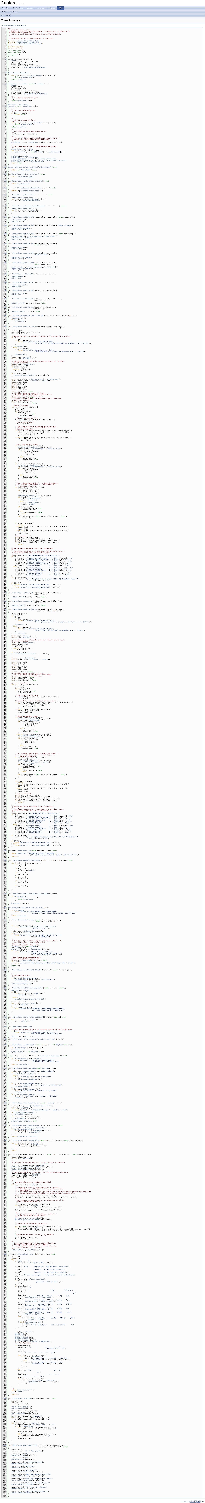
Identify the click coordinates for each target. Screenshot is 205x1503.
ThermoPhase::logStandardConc (29, 188)
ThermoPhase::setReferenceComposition (27, 988)
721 (4, 1027)
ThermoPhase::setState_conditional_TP (27, 315)
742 (4, 1056)
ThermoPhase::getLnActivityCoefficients (28, 206)
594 (4, 850)
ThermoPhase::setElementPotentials (26, 1103)
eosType (72, 855)
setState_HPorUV (17, 303)
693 (4, 988)
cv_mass (35, 380)
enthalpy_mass (52, 379)
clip (21, 419)
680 (4, 970)
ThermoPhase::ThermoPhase (18, 84)
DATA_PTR (32, 999)
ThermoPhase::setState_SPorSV (24, 609)
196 (4, 299)
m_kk (31, 149)
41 (4, 84)
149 (4, 234)
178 (4, 274)
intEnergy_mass (37, 379)
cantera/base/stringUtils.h (28, 42)
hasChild (26, 978)
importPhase (26, 960)
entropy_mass (28, 658)
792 (4, 1125)
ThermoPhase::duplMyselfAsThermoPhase (34, 167)
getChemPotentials (22, 1340)
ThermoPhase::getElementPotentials (26, 1125)
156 (4, 243)
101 (4, 167)
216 (4, 326)
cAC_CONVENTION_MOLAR (25, 177)
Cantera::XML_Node (47, 1039)
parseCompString (35, 236)
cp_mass (45, 380)
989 (4, 1398)
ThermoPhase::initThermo (22, 1027)
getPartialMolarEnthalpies (22, 1476)
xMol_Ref (14, 991)
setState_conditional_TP (24, 375)
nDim (31, 870)
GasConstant (35, 1106)
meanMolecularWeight (66, 1275)
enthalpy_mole (45, 1297)
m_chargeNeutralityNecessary (22, 160)
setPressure (16, 278)
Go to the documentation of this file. (13, 26)
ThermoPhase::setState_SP (22, 593)
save (27, 1323)
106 (4, 174)
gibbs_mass (29, 1309)
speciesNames (50, 236)
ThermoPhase (39, 84)
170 (4, 263)
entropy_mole (44, 1305)
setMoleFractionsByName (20, 228)
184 (4, 282)
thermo (8, 15)
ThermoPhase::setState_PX (22, 282)
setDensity (19, 346)
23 (4, 59)
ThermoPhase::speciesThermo (32, 907)
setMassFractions (18, 247)
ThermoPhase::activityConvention (24, 174)
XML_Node (37, 152)
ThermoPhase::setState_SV (22, 601)
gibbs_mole (41, 1309)
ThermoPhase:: (24, 105)
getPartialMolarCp (18, 1488)
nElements (25, 1107)
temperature (28, 364)
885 (4, 1254)
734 (4, 1045)
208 (4, 315)
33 (4, 73)
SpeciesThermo (43, 893)
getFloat (27, 1085)
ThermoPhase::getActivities (23, 195)
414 (4, 601)
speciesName (36, 1359)
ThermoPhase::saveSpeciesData (24, 1045)
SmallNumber (35, 1357)
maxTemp (26, 357)
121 (4, 195)
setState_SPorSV (17, 597)
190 (4, 290)
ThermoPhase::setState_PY (22, 290)
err (39, 1322)
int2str (66, 855)
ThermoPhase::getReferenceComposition (27, 1017)
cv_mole (41, 1319)
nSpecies (34, 199)
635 (4, 907)
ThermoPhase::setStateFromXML (24, 1068)
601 (4, 860)
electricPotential (36, 1279)
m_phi (13, 156)
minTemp (26, 358)
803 (4, 1140)
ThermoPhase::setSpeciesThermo (24, 893)
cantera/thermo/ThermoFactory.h (29, 44)
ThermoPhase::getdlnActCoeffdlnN (25, 1140)
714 (4, 1017)
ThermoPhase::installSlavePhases (25, 1039)
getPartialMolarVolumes (20, 1492)
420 (4, 609)
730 (4, 1039)
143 (4, 225)
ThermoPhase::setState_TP (22, 274)
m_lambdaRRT (16, 157)
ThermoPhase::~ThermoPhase (18, 73)
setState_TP (16, 221)
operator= (22, 100)
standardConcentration (30, 191)
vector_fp (50, 1103)
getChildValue (28, 1071)
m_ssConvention (17, 161)
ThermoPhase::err (24, 850)
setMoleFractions (18, 220)
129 (4, 206)
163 (4, 253)
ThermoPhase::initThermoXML (23, 970)
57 (4, 106)
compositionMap (64, 225)
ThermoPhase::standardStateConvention (26, 181)
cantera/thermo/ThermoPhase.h (28, 41)
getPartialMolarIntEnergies (22, 1484)
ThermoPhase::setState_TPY (23, 243)
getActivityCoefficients (21, 209)
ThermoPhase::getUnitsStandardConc (26, 860)
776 (4, 1103)
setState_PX (19, 1218)
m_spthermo (21, 80)
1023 (4, 1445)
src (2, 15)
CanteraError (28, 342)
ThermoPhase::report (26, 1254)
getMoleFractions (22, 999)
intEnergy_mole (46, 1301)
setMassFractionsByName (20, 257)
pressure (26, 1158)
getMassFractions (22, 1339)
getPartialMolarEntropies (21, 1480)
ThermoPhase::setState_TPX (23, 217)
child (44, 979)
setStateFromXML (21, 981)
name (20, 1261)
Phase (13, 60)
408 (4, 593)
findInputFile (28, 931)
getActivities (17, 1467)
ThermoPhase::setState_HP (22, 299)
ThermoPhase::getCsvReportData (24, 1445)
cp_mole (37, 1314)
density (63, 1272)
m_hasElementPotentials (20, 159)
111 (4, 181)
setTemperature (17, 276)
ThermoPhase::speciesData (50, 1056)
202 (4, 307)
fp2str (85, 343)
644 (4, 920)
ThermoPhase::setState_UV (22, 307)
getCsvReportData (18, 1413)
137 (4, 217)
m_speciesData (36, 75)
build (19, 948)
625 (4, 893)
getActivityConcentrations (22, 197)
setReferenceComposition (21, 984)
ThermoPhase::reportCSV (21, 1398)
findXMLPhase (36, 949)
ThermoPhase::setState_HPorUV (24, 326)
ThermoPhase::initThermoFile (23, 920)
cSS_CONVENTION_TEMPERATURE (35, 67)
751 (4, 1068)
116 (4, 188)
